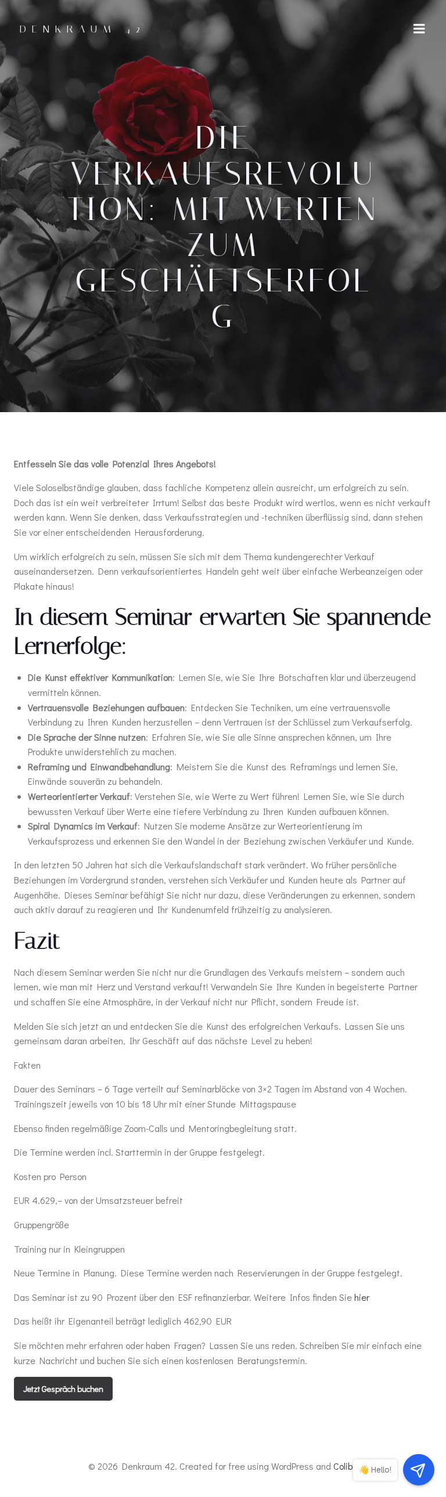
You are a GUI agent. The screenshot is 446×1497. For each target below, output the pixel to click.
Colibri (345, 1466)
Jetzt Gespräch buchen (63, 1388)
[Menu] (419, 29)
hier (361, 1297)
